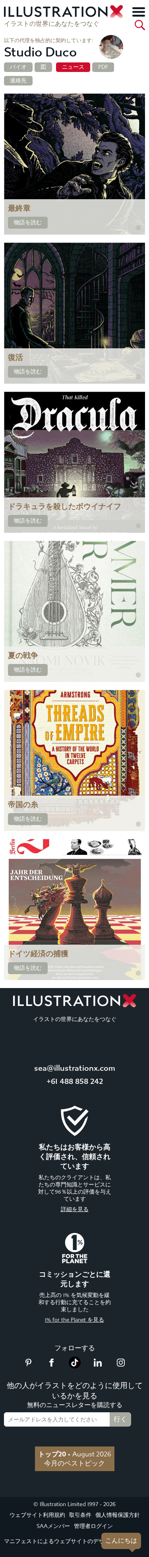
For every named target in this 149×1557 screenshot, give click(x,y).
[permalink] (138, 228)
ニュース (73, 67)
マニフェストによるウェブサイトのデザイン (59, 1541)
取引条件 (80, 1515)
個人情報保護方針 (117, 1515)
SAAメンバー (53, 1526)
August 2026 (74, 1454)
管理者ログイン (93, 1526)
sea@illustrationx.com (74, 1068)
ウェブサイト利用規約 (37, 1515)
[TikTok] (75, 1366)
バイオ (18, 67)
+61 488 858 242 (74, 1081)
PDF (103, 67)
